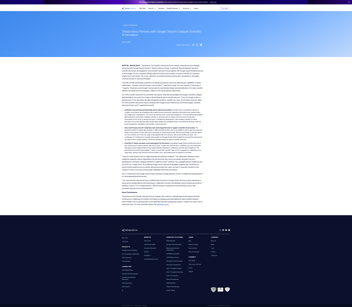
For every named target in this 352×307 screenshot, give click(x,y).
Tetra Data (161, 8)
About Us (213, 241)
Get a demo (224, 8)
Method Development (172, 279)
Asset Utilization (170, 241)
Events (190, 268)
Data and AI (147, 241)
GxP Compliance (126, 257)
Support (191, 271)
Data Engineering (127, 283)
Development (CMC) (150, 244)
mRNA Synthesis (170, 283)
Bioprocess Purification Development (172, 249)
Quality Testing (170, 290)
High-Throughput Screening (174, 272)
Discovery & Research (150, 248)
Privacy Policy (138, 305)
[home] (129, 8)
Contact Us (214, 255)
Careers (196, 8)
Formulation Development (173, 264)
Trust (212, 248)
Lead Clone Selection (172, 275)
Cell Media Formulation (172, 253)
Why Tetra (143, 8)
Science (146, 252)
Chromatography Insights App (130, 254)
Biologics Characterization (174, 244)
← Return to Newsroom (129, 25)
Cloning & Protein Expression (174, 261)
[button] (152, 8)
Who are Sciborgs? (194, 252)
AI (122, 290)
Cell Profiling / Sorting (172, 257)
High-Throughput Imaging (174, 268)
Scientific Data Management (130, 274)
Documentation (193, 248)
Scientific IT (147, 255)
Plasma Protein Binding (172, 286)
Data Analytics (126, 286)
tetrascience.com (163, 204)
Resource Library (193, 244)
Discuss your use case (195, 264)
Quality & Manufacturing (151, 259)
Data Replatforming (127, 270)
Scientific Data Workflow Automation (129, 278)
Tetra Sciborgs (126, 261)
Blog (190, 241)
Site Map (145, 305)
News (212, 244)
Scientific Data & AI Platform (129, 250)
